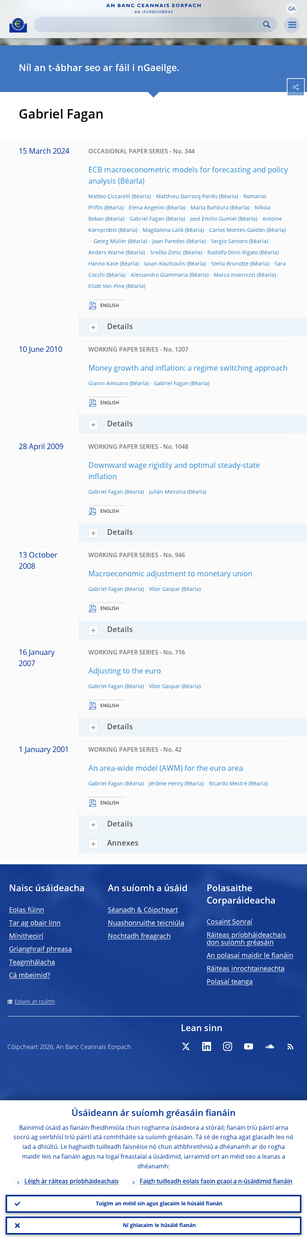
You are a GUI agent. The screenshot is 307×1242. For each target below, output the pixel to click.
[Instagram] (228, 1046)
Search (267, 24)
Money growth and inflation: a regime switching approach (188, 368)
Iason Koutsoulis (164, 264)
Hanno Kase (103, 264)
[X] (186, 1046)
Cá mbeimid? (29, 975)
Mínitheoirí (26, 936)
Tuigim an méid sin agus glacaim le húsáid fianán (159, 1203)
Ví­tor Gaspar (164, 589)
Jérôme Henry (166, 783)
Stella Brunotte (230, 264)
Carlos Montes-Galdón (237, 230)
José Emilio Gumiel (213, 219)
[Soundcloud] (270, 1046)
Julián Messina (167, 492)
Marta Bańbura (210, 208)
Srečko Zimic (166, 252)
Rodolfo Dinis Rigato (232, 252)
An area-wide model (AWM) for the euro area (165, 769)
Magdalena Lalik (163, 230)
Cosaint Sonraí (229, 922)
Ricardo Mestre (228, 783)
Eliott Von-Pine (106, 286)
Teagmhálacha (32, 962)
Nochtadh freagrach (139, 936)
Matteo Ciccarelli (109, 196)
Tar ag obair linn (35, 923)
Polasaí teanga (230, 982)
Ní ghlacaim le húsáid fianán (159, 1225)
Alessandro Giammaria (159, 275)
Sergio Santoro (229, 241)
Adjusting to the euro (124, 671)
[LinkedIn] (207, 1046)
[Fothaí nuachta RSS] (291, 1046)
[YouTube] (249, 1046)
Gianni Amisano (108, 383)
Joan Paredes (168, 241)
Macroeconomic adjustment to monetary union (170, 574)
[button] (291, 8)
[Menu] (292, 25)
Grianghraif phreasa (40, 949)
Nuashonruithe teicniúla (146, 923)
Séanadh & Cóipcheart (143, 910)
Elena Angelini (147, 208)
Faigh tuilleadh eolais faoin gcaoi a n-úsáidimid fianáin (216, 1182)
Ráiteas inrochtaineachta (246, 969)
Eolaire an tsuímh (35, 1002)
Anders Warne (106, 252)
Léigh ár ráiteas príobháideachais (71, 1182)
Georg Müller (110, 241)
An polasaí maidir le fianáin (250, 956)
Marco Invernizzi (234, 275)
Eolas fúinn (26, 910)
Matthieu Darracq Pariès (187, 196)
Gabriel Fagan (147, 219)
